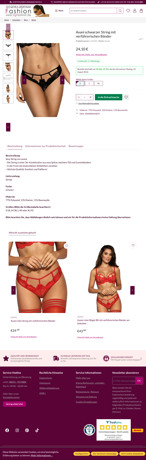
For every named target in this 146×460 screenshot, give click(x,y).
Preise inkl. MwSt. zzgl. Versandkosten (91, 54)
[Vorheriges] (24, 80)
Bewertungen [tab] (76, 146)
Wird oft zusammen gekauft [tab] (22, 232)
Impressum (44, 383)
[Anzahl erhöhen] (90, 97)
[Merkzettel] (128, 11)
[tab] (14, 146)
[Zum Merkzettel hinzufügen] (126, 97)
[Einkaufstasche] (141, 11)
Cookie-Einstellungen (86, 401)
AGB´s (42, 393)
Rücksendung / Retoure (87, 391)
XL (98, 83)
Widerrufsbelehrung (49, 388)
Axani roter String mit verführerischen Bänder (33, 320)
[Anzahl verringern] (79, 97)
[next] (132, 290)
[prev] (13, 290)
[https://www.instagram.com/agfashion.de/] (17, 430)
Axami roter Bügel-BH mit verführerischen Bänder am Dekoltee (103, 322)
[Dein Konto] (135, 11)
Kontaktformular (11, 397)
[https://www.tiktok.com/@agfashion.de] (37, 430)
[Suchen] (120, 11)
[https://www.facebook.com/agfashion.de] (7, 430)
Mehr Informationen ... (42, 455)
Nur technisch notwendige (104, 453)
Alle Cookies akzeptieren (132, 453)
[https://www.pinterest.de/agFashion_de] (27, 430)
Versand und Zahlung (86, 396)
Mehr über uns (83, 378)
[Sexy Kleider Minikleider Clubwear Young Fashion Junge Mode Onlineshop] (26, 11)
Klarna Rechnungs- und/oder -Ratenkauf (90, 385)
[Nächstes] (62, 80)
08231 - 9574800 (17, 382)
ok (139, 380)
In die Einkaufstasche (108, 97)
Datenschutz (45, 378)
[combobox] (93, 11)
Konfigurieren (82, 453)
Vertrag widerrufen (14, 404)
